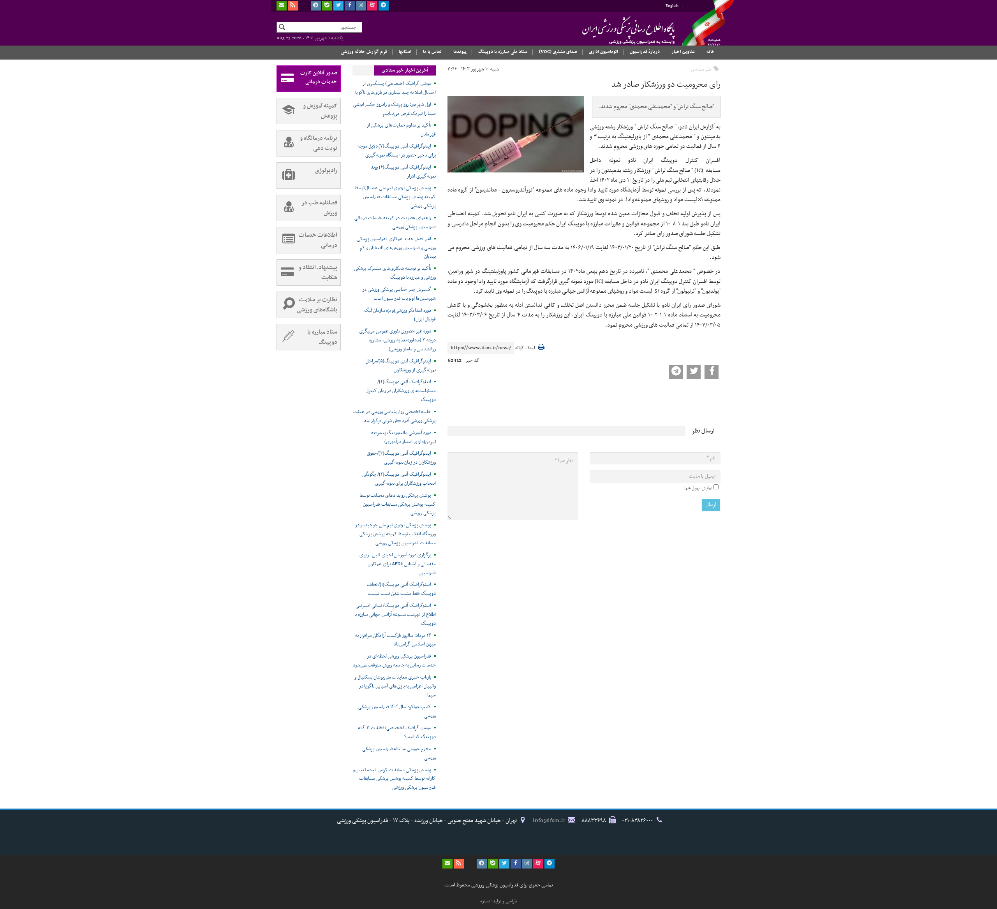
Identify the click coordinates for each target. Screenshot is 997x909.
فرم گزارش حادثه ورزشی (364, 52)
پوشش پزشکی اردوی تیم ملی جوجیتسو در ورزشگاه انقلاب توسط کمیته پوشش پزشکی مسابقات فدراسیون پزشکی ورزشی (395, 534)
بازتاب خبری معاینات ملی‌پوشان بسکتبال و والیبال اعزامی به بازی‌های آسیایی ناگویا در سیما (395, 686)
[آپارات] (372, 6)
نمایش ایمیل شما (698, 488)
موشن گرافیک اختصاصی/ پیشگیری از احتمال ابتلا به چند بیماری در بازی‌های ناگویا (395, 88)
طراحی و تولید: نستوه (498, 901)
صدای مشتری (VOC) (558, 52)
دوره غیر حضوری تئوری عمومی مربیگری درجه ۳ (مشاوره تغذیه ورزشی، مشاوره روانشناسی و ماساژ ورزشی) (397, 340)
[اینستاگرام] (361, 6)
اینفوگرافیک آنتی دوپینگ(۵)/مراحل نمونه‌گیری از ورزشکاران (400, 366)
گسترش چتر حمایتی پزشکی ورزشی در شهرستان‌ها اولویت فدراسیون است (399, 294)
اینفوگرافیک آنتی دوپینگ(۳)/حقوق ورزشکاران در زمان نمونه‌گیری (401, 458)
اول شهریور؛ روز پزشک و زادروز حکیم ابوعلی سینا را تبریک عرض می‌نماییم (394, 109)
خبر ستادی (701, 69)
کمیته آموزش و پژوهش (320, 111)
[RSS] (293, 6)
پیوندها (460, 52)
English (672, 6)
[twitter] (338, 6)
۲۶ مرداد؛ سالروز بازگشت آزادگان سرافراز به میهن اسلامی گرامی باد (395, 640)
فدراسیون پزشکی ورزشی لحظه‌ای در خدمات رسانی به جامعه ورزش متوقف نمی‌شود (394, 661)
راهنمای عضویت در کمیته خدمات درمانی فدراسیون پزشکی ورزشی (395, 222)
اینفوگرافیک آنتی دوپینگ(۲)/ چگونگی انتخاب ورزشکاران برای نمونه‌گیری (399, 479)
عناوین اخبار (683, 52)
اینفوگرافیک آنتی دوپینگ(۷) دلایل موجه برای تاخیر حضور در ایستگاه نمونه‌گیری (397, 151)
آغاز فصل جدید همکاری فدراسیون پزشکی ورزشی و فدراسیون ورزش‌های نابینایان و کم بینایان (396, 248)
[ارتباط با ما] (282, 6)
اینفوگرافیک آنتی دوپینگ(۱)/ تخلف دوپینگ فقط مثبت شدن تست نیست (401, 589)
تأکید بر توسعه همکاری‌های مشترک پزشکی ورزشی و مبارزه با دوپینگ (395, 273)
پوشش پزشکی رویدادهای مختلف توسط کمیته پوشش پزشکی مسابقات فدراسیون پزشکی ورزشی (398, 504)
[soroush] (316, 6)
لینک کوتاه (525, 348)
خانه (710, 52)
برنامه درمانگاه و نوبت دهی (318, 143)
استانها (405, 52)
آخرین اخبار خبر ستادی (405, 70)
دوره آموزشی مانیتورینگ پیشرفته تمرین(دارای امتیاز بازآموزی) (403, 437)
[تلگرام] (384, 6)
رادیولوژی (326, 170)
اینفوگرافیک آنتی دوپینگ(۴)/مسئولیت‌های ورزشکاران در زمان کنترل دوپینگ (401, 391)
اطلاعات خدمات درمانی (318, 240)
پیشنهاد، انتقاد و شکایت (318, 272)
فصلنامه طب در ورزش (319, 208)
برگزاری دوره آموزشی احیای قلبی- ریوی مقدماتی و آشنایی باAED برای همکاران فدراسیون (397, 564)
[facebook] (350, 6)
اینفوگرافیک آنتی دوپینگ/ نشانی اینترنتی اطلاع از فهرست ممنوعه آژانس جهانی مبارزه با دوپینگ (395, 614)
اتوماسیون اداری (603, 52)
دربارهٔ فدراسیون (645, 52)
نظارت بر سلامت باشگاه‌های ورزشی (317, 305)
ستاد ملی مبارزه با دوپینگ (502, 52)
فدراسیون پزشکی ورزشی (613, 30)
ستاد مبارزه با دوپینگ (322, 337)
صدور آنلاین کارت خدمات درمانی (318, 77)
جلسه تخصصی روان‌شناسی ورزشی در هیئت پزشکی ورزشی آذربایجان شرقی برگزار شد (394, 416)
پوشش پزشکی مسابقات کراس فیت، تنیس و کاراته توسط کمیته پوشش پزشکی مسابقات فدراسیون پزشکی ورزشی (394, 779)
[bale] (327, 6)
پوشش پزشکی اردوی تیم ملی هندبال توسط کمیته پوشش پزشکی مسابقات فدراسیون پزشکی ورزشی (395, 197)
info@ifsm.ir (549, 821)
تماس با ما (432, 52)
